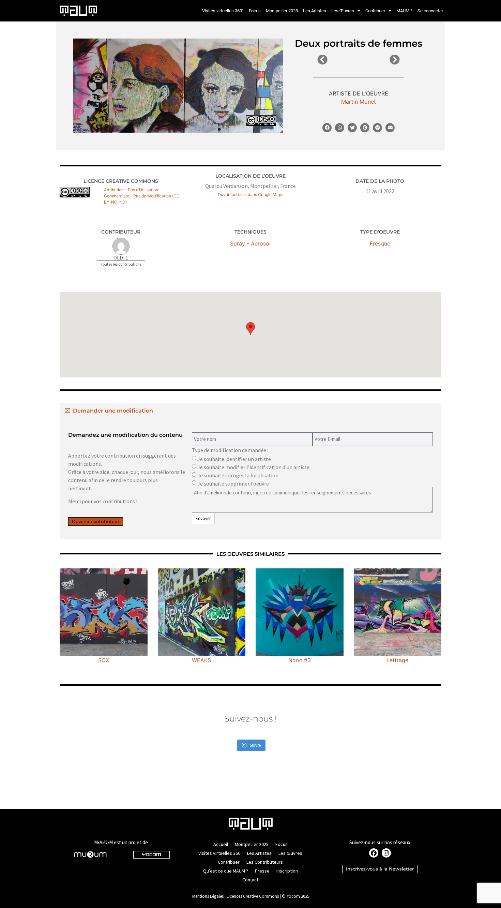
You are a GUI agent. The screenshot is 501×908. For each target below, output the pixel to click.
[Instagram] (386, 853)
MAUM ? (404, 10)
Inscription (287, 871)
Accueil (220, 844)
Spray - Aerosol (250, 243)
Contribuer (375, 10)
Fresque (380, 243)
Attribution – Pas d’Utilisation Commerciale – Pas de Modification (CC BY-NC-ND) (142, 196)
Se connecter (430, 10)
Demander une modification (113, 410)
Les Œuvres (342, 10)
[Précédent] (338, 60)
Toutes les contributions (121, 264)
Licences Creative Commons (253, 896)
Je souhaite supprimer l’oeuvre (233, 483)
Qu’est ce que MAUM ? (225, 871)
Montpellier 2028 (282, 10)
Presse (262, 871)
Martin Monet (358, 101)
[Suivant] (379, 60)
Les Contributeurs (264, 862)
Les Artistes (314, 10)
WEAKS (201, 660)
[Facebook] (373, 853)
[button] (327, 127)
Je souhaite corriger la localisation (237, 475)
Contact (250, 880)
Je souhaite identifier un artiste (234, 459)
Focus (255, 10)
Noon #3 (299, 660)
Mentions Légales (208, 896)
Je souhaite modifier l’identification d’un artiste (253, 467)
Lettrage (397, 660)
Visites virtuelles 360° (223, 10)
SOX (103, 660)
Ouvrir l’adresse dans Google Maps (250, 194)
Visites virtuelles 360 (219, 853)
